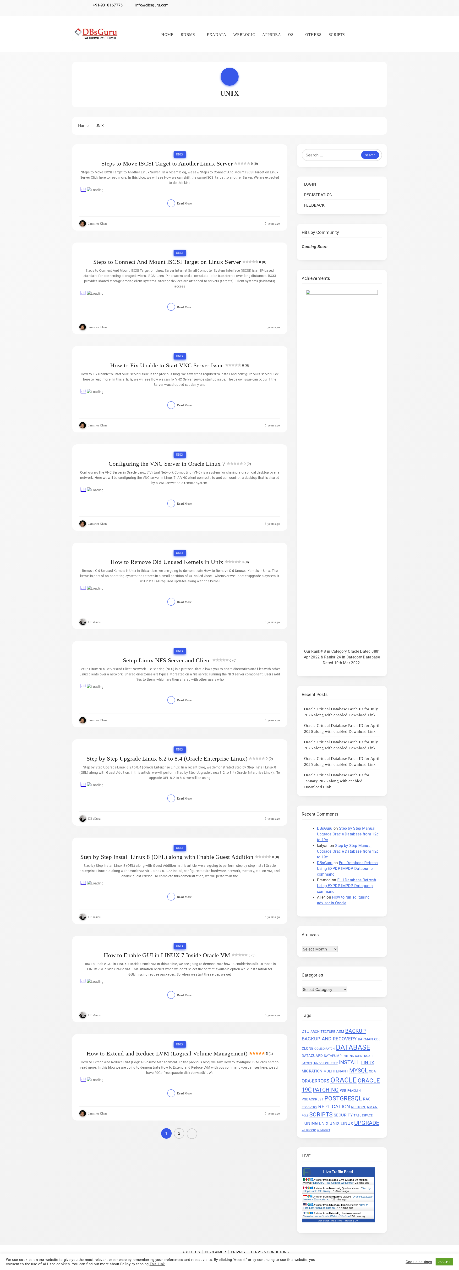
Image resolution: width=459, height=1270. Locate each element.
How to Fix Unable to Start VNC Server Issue (167, 365)
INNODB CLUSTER (325, 1063)
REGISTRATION (318, 195)
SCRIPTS (337, 35)
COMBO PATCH (324, 1048)
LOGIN (310, 184)
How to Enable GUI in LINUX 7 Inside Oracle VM (167, 955)
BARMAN (365, 1039)
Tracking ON (351, 1220)
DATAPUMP (333, 1056)
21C (306, 1031)
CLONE (308, 1048)
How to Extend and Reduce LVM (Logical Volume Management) (167, 1053)
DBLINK (348, 1056)
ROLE (305, 1115)
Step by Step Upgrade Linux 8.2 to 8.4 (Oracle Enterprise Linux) (167, 758)
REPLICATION (334, 1107)
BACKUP (355, 1031)
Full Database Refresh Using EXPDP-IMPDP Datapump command (347, 869)
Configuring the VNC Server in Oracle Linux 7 (167, 463)
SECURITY (343, 1115)
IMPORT (307, 1063)
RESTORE (358, 1107)
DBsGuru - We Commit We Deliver (333, 1182)
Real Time (336, 1220)
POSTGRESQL (343, 1098)
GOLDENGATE (364, 1056)
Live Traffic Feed (338, 1172)
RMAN (372, 1107)
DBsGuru (94, 622)
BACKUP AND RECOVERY (329, 1039)
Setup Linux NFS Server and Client (167, 660)
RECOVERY (309, 1107)
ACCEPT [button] (444, 1262)
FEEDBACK (314, 205)
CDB (377, 1039)
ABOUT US (191, 1252)
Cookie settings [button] (419, 1262)
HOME (167, 35)
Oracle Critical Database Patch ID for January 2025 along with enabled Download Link (337, 781)
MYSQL (358, 1070)
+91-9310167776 (108, 5)
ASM (340, 1031)
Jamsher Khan (97, 223)
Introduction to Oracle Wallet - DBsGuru (327, 1216)
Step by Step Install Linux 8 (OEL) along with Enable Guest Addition (166, 857)
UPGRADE (366, 1123)
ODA (372, 1071)
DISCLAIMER (215, 1252)
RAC (366, 1099)
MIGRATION (312, 1071)
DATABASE (353, 1047)
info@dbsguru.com (152, 5)
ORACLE (343, 1080)
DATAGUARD (312, 1056)
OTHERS (313, 35)
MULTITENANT (335, 1071)
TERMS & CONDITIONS (270, 1252)
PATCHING (326, 1090)
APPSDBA (271, 35)
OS (290, 35)
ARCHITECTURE (323, 1031)
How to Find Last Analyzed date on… (335, 1206)
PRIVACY (238, 1252)
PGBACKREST (312, 1099)
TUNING (310, 1123)
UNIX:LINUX (341, 1123)
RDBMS (188, 35)
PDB (343, 1090)
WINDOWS (323, 1130)
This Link (157, 1264)
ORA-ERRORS (315, 1081)
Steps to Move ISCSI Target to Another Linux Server (167, 163)
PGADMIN (354, 1090)
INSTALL (349, 1062)
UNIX (179, 154)
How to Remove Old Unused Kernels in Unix (166, 562)
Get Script (323, 1220)
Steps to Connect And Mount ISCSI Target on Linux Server (167, 262)
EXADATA (216, 35)
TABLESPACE (363, 1115)
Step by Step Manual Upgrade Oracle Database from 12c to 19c (348, 834)
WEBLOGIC (244, 35)
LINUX (367, 1063)
